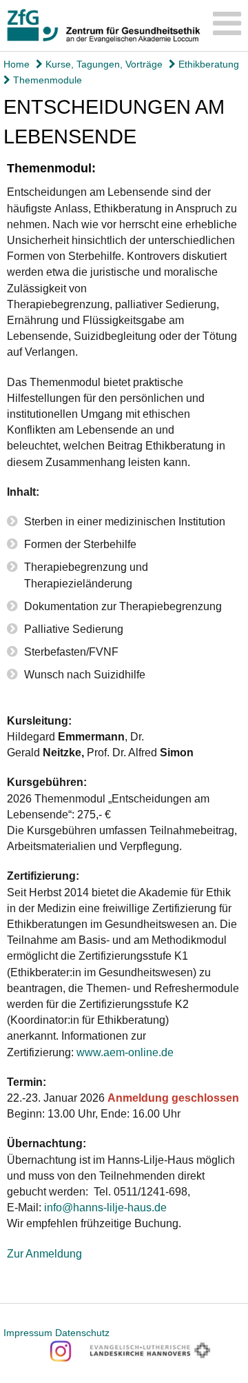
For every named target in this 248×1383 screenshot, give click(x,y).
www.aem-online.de (125, 1052)
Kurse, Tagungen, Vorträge (103, 64)
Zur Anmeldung (44, 1254)
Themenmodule (46, 79)
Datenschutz (82, 1332)
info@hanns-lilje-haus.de (105, 1207)
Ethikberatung (207, 64)
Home (16, 64)
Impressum (27, 1332)
